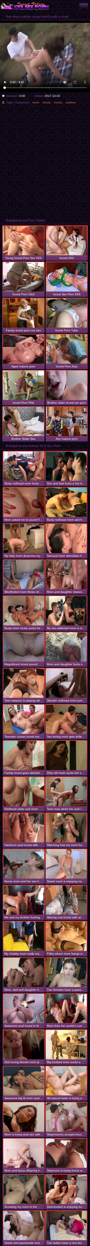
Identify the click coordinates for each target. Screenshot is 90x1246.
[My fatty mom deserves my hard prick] (23, 538)
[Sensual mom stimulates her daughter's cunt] (66, 538)
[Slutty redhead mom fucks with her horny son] (23, 466)
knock (46, 102)
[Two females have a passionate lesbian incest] (66, 972)
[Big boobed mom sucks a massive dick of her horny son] (66, 1044)
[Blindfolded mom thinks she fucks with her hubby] (23, 574)
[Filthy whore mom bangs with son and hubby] (66, 936)
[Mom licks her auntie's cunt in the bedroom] (66, 1008)
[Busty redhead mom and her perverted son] (66, 502)
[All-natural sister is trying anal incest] (66, 1080)
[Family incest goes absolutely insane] (23, 755)
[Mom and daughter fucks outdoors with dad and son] (66, 646)
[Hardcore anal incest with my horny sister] (23, 827)
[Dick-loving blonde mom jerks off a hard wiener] (23, 1044)
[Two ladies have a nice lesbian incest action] (66, 1225)
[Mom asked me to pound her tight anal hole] (23, 502)
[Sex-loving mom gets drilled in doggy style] (66, 719)
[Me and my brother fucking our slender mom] (23, 900)
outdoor (71, 102)
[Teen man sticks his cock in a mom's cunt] (66, 791)
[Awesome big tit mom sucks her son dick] (23, 1080)
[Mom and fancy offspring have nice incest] (23, 1153)
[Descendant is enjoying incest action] (66, 1189)
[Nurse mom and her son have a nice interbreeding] (23, 863)
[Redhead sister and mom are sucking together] (23, 791)
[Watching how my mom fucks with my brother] (66, 827)
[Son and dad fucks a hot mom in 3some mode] (66, 466)
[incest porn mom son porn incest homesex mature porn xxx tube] (84, 6)
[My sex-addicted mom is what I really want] (66, 610)
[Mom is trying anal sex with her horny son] (23, 1116)
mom (35, 102)
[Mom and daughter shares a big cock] (66, 574)
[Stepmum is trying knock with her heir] (66, 1153)
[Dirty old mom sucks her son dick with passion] (66, 755)
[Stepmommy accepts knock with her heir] (66, 1116)
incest (58, 102)
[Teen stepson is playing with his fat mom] (23, 683)
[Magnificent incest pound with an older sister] (23, 646)
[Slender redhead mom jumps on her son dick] (66, 683)
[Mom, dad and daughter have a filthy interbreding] (23, 972)
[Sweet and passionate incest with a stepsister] (23, 1225)
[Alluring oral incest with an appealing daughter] (66, 900)
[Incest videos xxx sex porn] (25, 6)
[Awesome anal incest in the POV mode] (23, 1008)
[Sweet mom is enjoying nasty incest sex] (66, 863)
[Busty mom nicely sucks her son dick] (23, 610)
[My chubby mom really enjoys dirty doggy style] (23, 936)
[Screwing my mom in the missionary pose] (23, 1189)
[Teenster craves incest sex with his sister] (23, 719)
